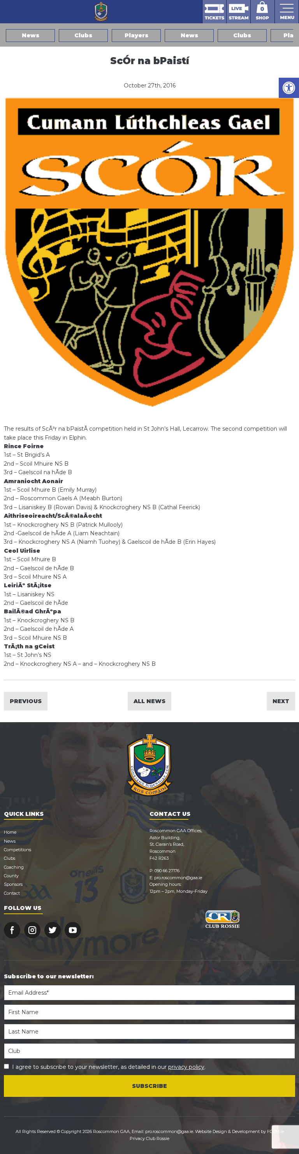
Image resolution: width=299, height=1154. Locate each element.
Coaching (14, 867)
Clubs (83, 35)
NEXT (281, 701)
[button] (289, 88)
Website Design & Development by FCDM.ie (239, 1131)
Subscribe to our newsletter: (49, 976)
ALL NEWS (149, 701)
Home (10, 832)
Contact (12, 893)
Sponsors (13, 884)
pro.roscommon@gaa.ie (178, 877)
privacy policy (186, 1066)
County (11, 875)
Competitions (17, 849)
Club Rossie (157, 1138)
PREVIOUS (26, 701)
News (30, 35)
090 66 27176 (167, 870)
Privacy (137, 1138)
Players (136, 35)
